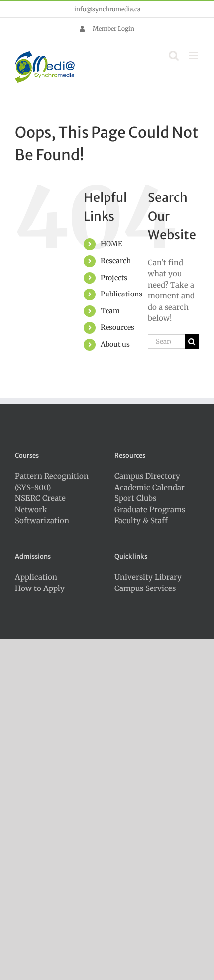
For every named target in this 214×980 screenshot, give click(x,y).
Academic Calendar (149, 487)
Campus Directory (147, 476)
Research (116, 260)
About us (115, 344)
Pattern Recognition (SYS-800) (52, 481)
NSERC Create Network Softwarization (42, 509)
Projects (114, 277)
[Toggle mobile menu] (194, 55)
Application (36, 577)
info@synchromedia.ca (107, 9)
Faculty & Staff (141, 520)
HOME (111, 243)
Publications (121, 294)
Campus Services (145, 588)
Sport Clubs (135, 498)
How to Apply (40, 588)
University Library (148, 577)
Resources (117, 327)
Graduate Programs (149, 509)
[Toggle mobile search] (174, 55)
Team (110, 310)
